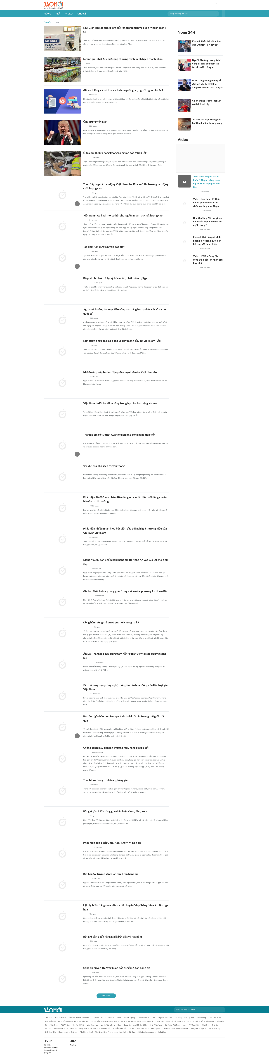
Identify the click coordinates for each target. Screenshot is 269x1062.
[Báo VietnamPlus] (87, 37)
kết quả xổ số (71, 1029)
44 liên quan (94, 506)
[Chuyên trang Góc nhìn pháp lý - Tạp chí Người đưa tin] (194, 71)
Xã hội (131, 1029)
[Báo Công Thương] (86, 408)
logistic (203, 1029)
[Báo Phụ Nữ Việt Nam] (87, 663)
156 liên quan (205, 191)
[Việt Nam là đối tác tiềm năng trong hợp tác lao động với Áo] (62, 414)
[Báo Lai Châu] (87, 627)
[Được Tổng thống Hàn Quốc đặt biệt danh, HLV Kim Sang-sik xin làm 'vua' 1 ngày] (184, 85)
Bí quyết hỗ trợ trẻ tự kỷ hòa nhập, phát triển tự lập (115, 278)
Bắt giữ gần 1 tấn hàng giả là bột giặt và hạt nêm (112, 936)
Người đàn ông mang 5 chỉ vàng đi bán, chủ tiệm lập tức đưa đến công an (206, 64)
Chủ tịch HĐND (78, 1025)
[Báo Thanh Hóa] (86, 752)
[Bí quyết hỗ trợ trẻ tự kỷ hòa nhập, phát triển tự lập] (62, 288)
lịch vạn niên (50, 1032)
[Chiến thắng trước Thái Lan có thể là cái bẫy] (184, 105)
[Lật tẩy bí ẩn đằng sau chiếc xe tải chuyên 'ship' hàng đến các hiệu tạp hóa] (62, 916)
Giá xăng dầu (155, 1029)
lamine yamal (143, 1018)
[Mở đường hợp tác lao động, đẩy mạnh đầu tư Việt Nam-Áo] (62, 382)
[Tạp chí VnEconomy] (85, 785)
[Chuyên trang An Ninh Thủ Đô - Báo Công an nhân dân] (85, 914)
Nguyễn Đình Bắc (119, 1029)
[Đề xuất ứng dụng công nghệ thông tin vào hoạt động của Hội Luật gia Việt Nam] (62, 695)
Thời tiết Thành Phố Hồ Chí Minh (175, 1029)
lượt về (195, 1021)
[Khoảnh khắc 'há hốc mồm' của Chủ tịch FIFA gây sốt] (184, 46)
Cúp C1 (122, 1021)
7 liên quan (94, 785)
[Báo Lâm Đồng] (86, 158)
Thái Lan (74, 1032)
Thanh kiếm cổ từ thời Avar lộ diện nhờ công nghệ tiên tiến (119, 434)
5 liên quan (94, 193)
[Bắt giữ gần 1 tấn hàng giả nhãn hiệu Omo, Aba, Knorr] (62, 822)
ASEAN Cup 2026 (134, 1021)
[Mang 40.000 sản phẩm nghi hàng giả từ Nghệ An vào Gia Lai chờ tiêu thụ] (62, 570)
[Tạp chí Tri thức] (85, 95)
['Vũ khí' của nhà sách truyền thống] (62, 476)
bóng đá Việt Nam (173, 1021)
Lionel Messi (63, 1032)
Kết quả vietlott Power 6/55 (80, 1018)
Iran (184, 1025)
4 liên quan (94, 318)
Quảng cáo (47, 1053)
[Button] (223, 13)
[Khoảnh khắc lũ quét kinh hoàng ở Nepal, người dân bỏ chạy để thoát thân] (184, 242)
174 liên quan (97, 283)
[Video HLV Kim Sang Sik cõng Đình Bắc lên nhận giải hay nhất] (184, 261)
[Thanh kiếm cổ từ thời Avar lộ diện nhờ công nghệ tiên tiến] (62, 445)
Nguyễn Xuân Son (165, 1018)
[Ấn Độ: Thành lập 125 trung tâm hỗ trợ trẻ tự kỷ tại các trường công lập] (62, 664)
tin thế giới (58, 1029)
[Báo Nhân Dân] (86, 193)
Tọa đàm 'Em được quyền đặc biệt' (104, 247)
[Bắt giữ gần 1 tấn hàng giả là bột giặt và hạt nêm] (62, 947)
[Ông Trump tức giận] (62, 132)
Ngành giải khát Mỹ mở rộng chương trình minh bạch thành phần (123, 59)
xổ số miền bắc (104, 1029)
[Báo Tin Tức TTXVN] (85, 220)
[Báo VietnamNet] (195, 191)
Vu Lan (47, 1029)
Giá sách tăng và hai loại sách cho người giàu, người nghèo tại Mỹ (123, 90)
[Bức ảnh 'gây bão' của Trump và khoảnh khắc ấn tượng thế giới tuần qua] (62, 727)
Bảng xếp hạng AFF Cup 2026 (135, 1025)
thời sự (215, 1025)
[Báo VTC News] (196, 92)
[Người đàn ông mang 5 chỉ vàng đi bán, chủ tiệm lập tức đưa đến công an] (184, 65)
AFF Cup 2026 (194, 1025)
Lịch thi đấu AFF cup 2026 (104, 1018)
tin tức (83, 1032)
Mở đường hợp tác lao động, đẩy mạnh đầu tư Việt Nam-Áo (120, 372)
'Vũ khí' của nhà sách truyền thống (104, 466)
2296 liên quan (97, 752)
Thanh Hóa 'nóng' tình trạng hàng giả (105, 780)
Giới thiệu (47, 1045)
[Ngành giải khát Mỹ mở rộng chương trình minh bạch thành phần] (62, 69)
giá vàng (178, 1018)
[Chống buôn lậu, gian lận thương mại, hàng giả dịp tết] (62, 758)
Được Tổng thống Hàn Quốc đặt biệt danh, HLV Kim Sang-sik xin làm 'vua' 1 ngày (207, 84)
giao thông (201, 1018)
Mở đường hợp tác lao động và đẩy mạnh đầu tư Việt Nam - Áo (122, 341)
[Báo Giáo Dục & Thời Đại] (85, 816)
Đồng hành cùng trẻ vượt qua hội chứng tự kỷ (111, 622)
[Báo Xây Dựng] (86, 569)
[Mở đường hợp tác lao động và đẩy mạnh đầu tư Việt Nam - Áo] (62, 351)
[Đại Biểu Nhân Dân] (85, 318)
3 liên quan (93, 126)
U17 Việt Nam (84, 1021)
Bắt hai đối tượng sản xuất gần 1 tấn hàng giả (110, 874)
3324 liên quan (205, 229)
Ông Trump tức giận (95, 121)
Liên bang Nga (92, 1025)
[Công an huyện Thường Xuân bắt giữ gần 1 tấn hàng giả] (62, 978)
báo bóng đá (142, 1029)
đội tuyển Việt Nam (172, 1025)
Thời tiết (205, 1025)
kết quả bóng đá (69, 1021)
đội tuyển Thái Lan (52, 1021)
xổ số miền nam (51, 1025)
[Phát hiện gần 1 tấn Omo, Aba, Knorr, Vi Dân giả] (62, 853)
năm (154, 1018)
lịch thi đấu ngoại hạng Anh (100, 1032)
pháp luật (83, 1029)
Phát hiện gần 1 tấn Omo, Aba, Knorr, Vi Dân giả (112, 842)
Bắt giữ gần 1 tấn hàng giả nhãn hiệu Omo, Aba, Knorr (116, 811)
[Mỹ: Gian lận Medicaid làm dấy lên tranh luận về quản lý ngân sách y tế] (62, 38)
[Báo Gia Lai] (88, 596)
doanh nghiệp (129, 1018)
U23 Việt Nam (60, 1018)
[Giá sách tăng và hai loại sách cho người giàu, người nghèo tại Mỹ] (62, 101)
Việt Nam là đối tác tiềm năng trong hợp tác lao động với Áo (120, 403)
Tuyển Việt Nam (156, 1025)
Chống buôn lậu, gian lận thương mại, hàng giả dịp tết (116, 747)
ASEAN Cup (65, 1025)
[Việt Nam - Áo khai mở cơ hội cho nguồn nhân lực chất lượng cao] (62, 226)
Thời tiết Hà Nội (215, 1018)
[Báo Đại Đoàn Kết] (86, 879)
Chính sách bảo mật (50, 1050)
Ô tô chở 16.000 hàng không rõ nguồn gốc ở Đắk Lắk (114, 153)
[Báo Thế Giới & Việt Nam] (85, 377)
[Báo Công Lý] (85, 941)
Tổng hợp (73, 1045)
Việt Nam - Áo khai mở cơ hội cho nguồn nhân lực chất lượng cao (123, 215)
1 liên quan (93, 95)
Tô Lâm (186, 1021)
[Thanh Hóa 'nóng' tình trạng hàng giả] (62, 790)
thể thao (48, 1018)
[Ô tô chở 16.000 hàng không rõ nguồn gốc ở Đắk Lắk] (62, 163)
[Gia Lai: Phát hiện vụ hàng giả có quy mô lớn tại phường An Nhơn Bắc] (62, 601)
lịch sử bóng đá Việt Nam (111, 1025)
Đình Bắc (220, 1021)
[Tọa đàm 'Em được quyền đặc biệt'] (62, 257)
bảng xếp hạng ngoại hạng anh (104, 1021)
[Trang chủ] (53, 5)
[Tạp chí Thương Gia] (85, 537)
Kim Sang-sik (148, 1021)
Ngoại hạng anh (120, 1032)
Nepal (119, 1018)
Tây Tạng (132, 1032)
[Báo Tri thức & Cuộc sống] (87, 283)
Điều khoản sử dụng (50, 1048)
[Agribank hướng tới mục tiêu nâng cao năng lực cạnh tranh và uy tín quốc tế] (62, 320)
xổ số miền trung (207, 1021)
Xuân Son (159, 1021)
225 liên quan (95, 694)
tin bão (93, 1029)
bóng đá (194, 1029)
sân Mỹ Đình (189, 1018)
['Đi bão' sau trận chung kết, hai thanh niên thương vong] (184, 124)
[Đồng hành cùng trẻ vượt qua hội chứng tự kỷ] (62, 633)
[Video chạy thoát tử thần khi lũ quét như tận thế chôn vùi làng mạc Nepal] (184, 204)
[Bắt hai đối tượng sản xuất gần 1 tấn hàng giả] (62, 884)
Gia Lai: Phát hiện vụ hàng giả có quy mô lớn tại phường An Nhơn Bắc (125, 591)
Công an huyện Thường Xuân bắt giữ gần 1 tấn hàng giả (116, 968)
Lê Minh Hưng (214, 1029)
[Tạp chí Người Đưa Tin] (85, 506)
